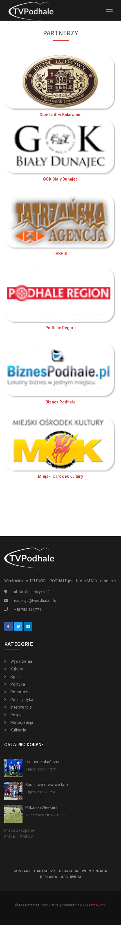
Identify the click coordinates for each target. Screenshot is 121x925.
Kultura (16, 669)
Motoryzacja (21, 722)
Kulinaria (18, 730)
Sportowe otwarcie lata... (48, 784)
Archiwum (71, 877)
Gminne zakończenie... (45, 761)
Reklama (48, 877)
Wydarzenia (21, 661)
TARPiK (60, 253)
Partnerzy (44, 871)
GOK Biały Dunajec (60, 179)
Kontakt (22, 871)
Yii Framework (94, 905)
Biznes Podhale (60, 402)
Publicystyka (21, 699)
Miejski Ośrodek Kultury (60, 476)
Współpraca (94, 871)
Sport (15, 676)
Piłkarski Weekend (42, 807)
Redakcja (68, 871)
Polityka (17, 684)
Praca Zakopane (19, 830)
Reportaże (20, 692)
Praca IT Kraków (19, 836)
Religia (16, 715)
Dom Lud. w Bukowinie (61, 114)
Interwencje (21, 707)
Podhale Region (60, 327)
